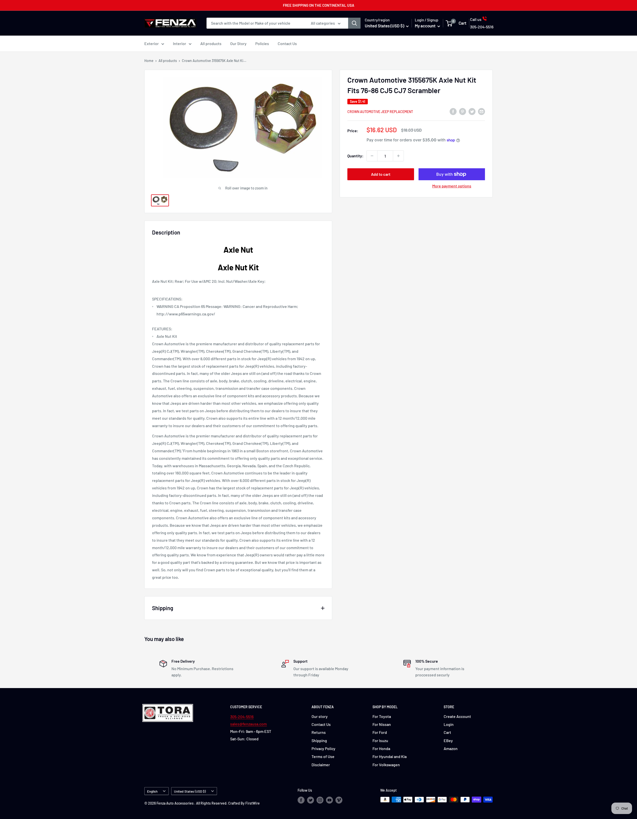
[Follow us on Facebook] (301, 800)
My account (425, 25)
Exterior (151, 43)
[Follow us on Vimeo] (338, 800)
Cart (447, 732)
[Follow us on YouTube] (329, 800)
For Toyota (381, 716)
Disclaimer (321, 764)
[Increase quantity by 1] (398, 156)
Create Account (457, 716)
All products (210, 43)
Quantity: (355, 155)
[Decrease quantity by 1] (372, 156)
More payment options (451, 185)
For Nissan (381, 724)
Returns (319, 732)
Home (149, 60)
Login (449, 724)
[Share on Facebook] (453, 111)
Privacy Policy (323, 748)
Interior (179, 43)
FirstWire (252, 803)
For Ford (379, 732)
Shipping (319, 740)
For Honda (381, 748)
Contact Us (287, 43)
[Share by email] (481, 111)
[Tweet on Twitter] (472, 111)
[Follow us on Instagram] (320, 800)
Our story (320, 716)
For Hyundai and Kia (389, 756)
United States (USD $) (190, 791)
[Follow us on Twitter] (310, 800)
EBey (448, 740)
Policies (262, 43)
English (152, 791)
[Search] (354, 23)
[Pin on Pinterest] (462, 111)
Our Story (238, 43)
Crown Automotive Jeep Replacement (380, 112)
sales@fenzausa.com (248, 723)
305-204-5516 (242, 716)
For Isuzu (380, 740)
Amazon (451, 748)
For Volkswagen (386, 764)
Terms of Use (323, 756)
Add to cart (380, 174)
